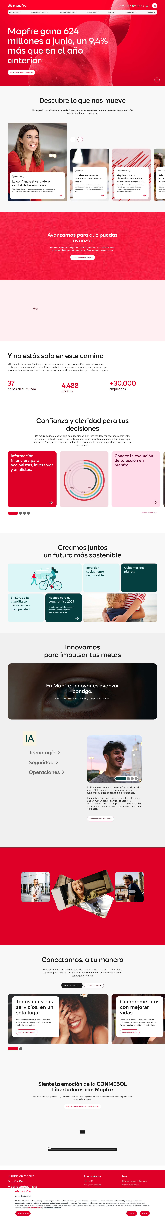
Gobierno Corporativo (67, 12)
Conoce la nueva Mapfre (83, 257)
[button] (154, 5)
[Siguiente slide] (80, 139)
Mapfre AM (88, 1181)
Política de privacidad (130, 1185)
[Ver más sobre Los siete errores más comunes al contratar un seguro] (102, 195)
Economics (151, 12)
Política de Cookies (35, 1208)
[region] (82, 486)
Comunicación (130, 12)
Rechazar (131, 1213)
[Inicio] (17, 5)
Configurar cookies (23, 1213)
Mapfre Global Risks (22, 1187)
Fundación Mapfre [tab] (94, 985)
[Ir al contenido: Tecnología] (128, 778)
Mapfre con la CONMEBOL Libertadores (82, 1106)
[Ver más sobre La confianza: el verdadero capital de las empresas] (61, 195)
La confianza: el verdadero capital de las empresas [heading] (31, 183)
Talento (111, 12)
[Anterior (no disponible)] (73, 139)
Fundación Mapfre (21, 1176)
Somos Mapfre (14, 12)
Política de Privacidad (53, 1208)
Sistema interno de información (134, 1181)
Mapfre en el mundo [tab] (72, 985)
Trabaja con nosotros (92, 1185)
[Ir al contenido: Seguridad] (132, 778)
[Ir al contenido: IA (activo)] (120, 778)
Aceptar (144, 1213)
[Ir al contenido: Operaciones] (136, 778)
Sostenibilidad (92, 12)
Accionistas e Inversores (39, 12)
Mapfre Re (15, 1181)
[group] (32, 479)
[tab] (45, 738)
